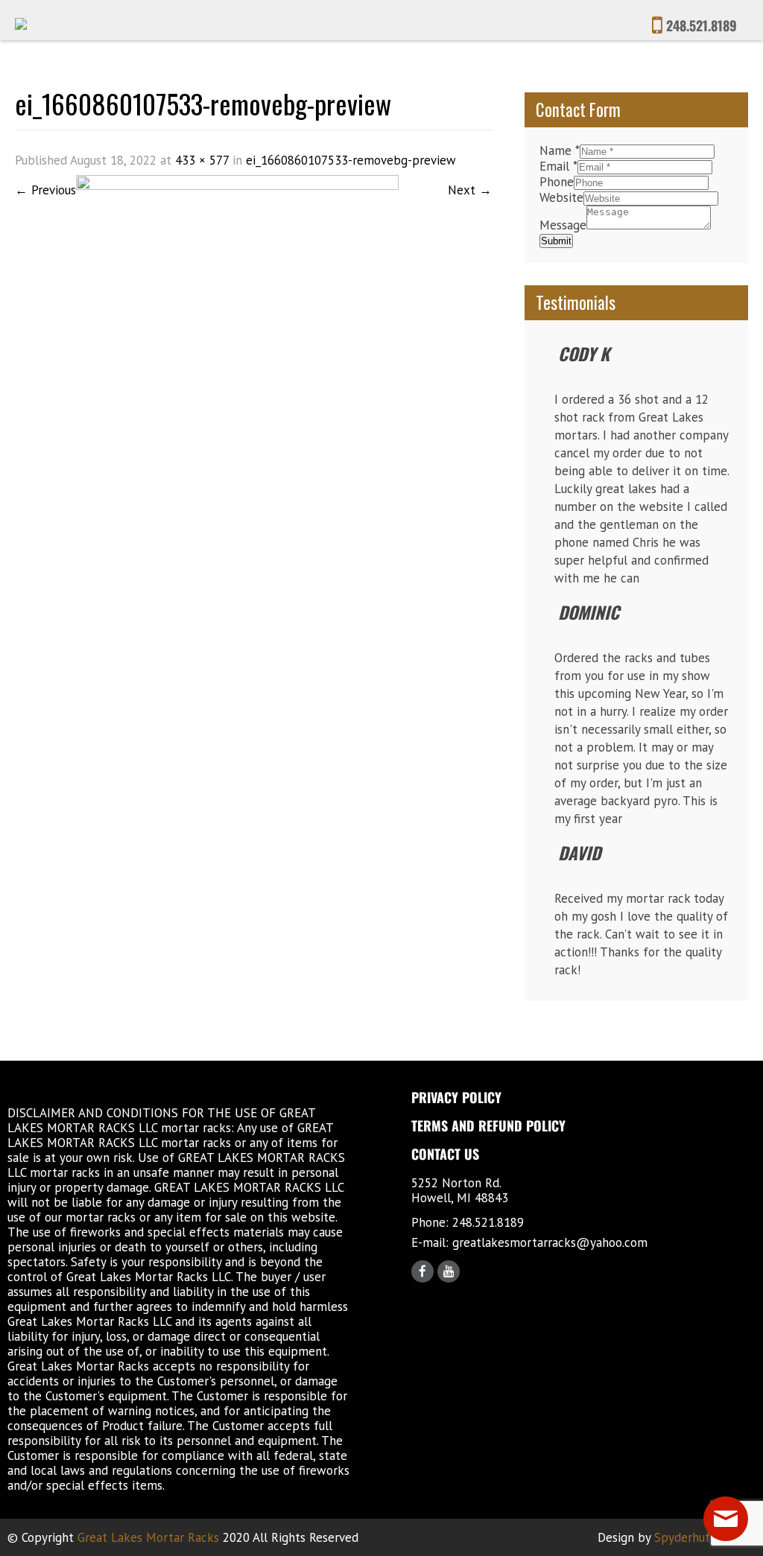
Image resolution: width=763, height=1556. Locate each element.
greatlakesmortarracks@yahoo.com (550, 1242)
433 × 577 (202, 160)
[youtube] (448, 1271)
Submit (556, 241)
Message (562, 225)
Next (470, 190)
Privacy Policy (456, 1097)
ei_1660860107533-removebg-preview (351, 160)
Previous (45, 190)
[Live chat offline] (725, 1518)
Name (559, 150)
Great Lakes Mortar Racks (148, 1537)
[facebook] (422, 1271)
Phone (556, 182)
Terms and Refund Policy (488, 1125)
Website (561, 197)
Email (558, 166)
